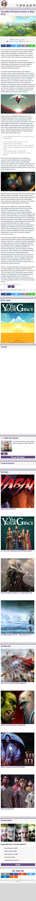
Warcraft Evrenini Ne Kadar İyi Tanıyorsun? (13, 725)
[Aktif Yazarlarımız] (27, 5)
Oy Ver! (18, 864)
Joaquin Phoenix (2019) (11, 860)
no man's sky (21, 290)
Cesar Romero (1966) (10, 848)
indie (11, 290)
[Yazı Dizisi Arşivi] (30, 5)
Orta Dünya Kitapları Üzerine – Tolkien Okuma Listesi (16, 635)
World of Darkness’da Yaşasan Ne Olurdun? (13, 767)
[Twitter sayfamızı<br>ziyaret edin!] (31, 874)
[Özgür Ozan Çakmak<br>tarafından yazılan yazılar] (6, 441)
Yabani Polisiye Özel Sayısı (8, 509)
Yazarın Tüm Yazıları (18, 457)
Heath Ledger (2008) (10, 851)
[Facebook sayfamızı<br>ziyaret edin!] (13, 874)
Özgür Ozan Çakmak (18, 39)
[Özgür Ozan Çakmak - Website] (4, 453)
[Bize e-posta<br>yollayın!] (5, 874)
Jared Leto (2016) (9, 857)
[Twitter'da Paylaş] (16, 45)
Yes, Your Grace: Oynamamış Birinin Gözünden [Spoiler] (16, 551)
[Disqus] (18, 369)
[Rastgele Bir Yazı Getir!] (20, 5)
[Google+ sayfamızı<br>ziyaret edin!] (22, 874)
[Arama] (17, 5)
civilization (6, 290)
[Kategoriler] (24, 5)
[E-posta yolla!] (25, 45)
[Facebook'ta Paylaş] (6, 45)
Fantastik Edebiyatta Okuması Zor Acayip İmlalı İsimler (16, 593)
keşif (15, 290)
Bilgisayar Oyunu (14, 41)
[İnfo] (34, 5)
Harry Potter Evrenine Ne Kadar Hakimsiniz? (13, 683)
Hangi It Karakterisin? (7, 809)
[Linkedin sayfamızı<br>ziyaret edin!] (5, 876)
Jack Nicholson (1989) (11, 854)
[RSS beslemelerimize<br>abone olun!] (13, 876)
